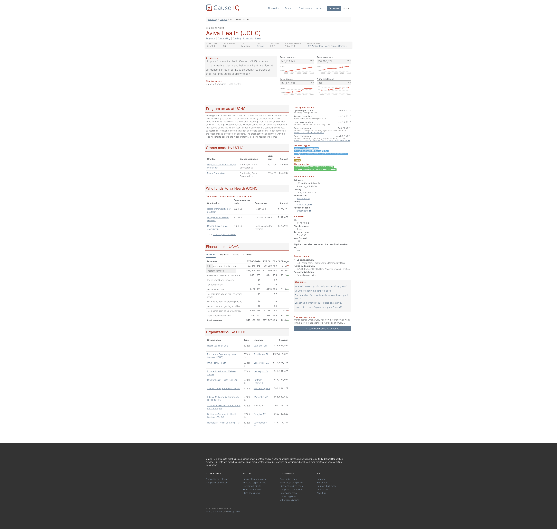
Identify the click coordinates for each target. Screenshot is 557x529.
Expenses (224, 254)
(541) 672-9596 (304, 204)
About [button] (319, 8)
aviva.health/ (303, 198)
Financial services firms (291, 486)
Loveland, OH (260, 345)
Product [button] (289, 8)
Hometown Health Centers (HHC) (223, 422)
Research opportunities (254, 482)
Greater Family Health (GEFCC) (222, 380)
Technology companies (291, 482)
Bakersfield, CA (261, 362)
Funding (237, 38)
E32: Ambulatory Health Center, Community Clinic (331, 46)
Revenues (211, 254)
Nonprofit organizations (291, 489)
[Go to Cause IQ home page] (223, 8)
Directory (212, 19)
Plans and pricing (251, 493)
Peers (258, 38)
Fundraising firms (288, 493)
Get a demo (334, 8)
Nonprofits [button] (273, 8)
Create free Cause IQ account (322, 328)
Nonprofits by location (217, 482)
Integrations (323, 489)
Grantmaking (224, 38)
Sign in (346, 8)
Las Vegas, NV (261, 371)
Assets (236, 254)
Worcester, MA (261, 397)
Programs (210, 38)
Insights (321, 479)
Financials (248, 38)
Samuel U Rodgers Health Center (223, 388)
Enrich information (252, 489)
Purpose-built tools (326, 486)
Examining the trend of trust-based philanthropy (318, 302)
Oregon (223, 19)
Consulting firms (288, 496)
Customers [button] (305, 8)
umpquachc (303, 210)
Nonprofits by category (217, 479)
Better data (322, 482)
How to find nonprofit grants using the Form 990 (318, 307)
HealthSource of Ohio (217, 345)
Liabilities (247, 254)
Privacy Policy (233, 511)
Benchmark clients (252, 486)
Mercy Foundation (216, 173)
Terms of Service (214, 511)
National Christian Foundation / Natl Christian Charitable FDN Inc (322, 140)
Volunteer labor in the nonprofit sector (313, 290)
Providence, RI (261, 354)
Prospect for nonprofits (254, 479)
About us (321, 493)
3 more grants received (224, 234)
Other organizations (289, 500)
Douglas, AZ (260, 414)
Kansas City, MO (262, 388)
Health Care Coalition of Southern (309, 132)
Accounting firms (288, 479)
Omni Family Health (216, 362)
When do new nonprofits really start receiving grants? (321, 286)
